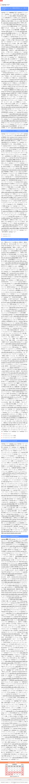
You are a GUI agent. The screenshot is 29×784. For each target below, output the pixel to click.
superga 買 (15, 19)
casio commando (16, 91)
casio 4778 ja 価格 (9, 516)
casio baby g (17, 164)
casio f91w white (18, 680)
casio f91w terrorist (21, 673)
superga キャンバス (16, 659)
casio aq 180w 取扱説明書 (11, 737)
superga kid (9, 544)
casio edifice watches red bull (12, 343)
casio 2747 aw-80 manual (18, 473)
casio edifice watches (7, 654)
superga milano (20, 182)
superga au (9, 91)
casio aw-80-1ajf (23, 178)
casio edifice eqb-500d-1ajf (17, 127)
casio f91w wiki (23, 31)
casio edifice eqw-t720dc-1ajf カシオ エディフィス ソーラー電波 (14, 531)
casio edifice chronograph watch (15, 139)
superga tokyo (12, 388)
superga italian (11, 261)
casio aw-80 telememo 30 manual (18, 324)
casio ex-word (13, 147)
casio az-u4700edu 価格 (12, 46)
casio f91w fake (21, 147)
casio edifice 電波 (7, 225)
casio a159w (10, 663)
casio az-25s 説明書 (6, 33)
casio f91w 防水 (5, 228)
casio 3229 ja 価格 (11, 159)
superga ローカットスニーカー (9, 60)
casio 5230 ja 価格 (14, 228)
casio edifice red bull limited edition (14, 390)
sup (18, 31)
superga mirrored (18, 67)
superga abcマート (10, 176)
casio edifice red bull (17, 192)
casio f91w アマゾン (11, 613)
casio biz (11, 424)
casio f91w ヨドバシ (6, 142)
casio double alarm (12, 407)
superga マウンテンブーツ (17, 124)
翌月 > (22, 764)
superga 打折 (20, 112)
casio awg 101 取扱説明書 (16, 69)
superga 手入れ (8, 743)
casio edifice (15, 225)
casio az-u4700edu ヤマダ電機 (10, 211)
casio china (13, 546)
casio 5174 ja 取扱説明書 (11, 257)
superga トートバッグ (16, 293)
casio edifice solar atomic (13, 582)
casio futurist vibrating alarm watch (12, 533)
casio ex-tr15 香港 (8, 81)
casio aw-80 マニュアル (12, 352)
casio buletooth (8, 247)
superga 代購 (4, 31)
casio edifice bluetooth (14, 597)
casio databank (16, 695)
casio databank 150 (14, 415)
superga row (23, 89)
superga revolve (14, 137)
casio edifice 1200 (15, 687)
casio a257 (18, 666)
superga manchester (15, 79)
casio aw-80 (7, 278)
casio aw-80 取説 (16, 53)
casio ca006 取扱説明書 (12, 505)
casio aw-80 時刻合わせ (18, 757)
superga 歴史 (11, 216)
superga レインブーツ (14, 163)
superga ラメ (11, 195)
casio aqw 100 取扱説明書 (8, 504)
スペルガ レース (8, 19)
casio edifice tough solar (15, 114)
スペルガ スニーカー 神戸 (9, 437)
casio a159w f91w (17, 38)
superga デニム (21, 60)
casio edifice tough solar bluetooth (18, 120)
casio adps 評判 (14, 373)
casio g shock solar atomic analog (10, 178)
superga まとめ (11, 245)
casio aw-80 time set (15, 719)
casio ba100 (23, 343)
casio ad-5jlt (15, 743)
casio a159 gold (22, 495)
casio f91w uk (12, 673)
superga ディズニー (19, 105)
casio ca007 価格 (10, 62)
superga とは (6, 83)
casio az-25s (21, 211)
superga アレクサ (12, 31)
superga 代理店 (10, 105)
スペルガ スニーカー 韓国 (9, 435)
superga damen (14, 36)
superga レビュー (18, 52)
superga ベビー (13, 112)
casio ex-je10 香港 (22, 563)
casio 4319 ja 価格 (17, 599)
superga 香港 (16, 119)
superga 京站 (6, 360)
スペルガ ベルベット (18, 529)
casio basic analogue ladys (10, 22)
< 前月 (6, 764)
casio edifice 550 (22, 46)
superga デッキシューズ (19, 226)
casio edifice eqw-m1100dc (11, 618)
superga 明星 (13, 300)
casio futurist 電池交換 (21, 725)
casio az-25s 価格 (11, 302)
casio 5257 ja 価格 (8, 197)
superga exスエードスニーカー (14, 209)
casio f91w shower (14, 360)
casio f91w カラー (18, 218)
